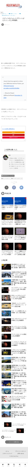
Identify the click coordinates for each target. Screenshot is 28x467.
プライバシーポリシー (20, 451)
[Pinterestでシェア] (16, 364)
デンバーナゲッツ (6, 178)
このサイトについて (7, 453)
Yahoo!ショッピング (13, 137)
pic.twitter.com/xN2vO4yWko (11, 88)
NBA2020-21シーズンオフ (8, 175)
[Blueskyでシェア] (12, 359)
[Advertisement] (14, 41)
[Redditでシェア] (3, 364)
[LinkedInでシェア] (20, 364)
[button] (25, 293)
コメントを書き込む (14, 442)
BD (10, 155)
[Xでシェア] (6, 187)
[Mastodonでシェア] (8, 359)
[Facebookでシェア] (14, 187)
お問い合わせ (20, 453)
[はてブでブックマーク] (21, 187)
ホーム (7, 451)
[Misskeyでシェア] (16, 359)
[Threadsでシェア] (24, 359)
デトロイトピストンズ (17, 178)
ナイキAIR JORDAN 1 (8, 129)
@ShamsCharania (9, 86)
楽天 (13, 134)
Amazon (13, 132)
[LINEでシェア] (12, 364)
